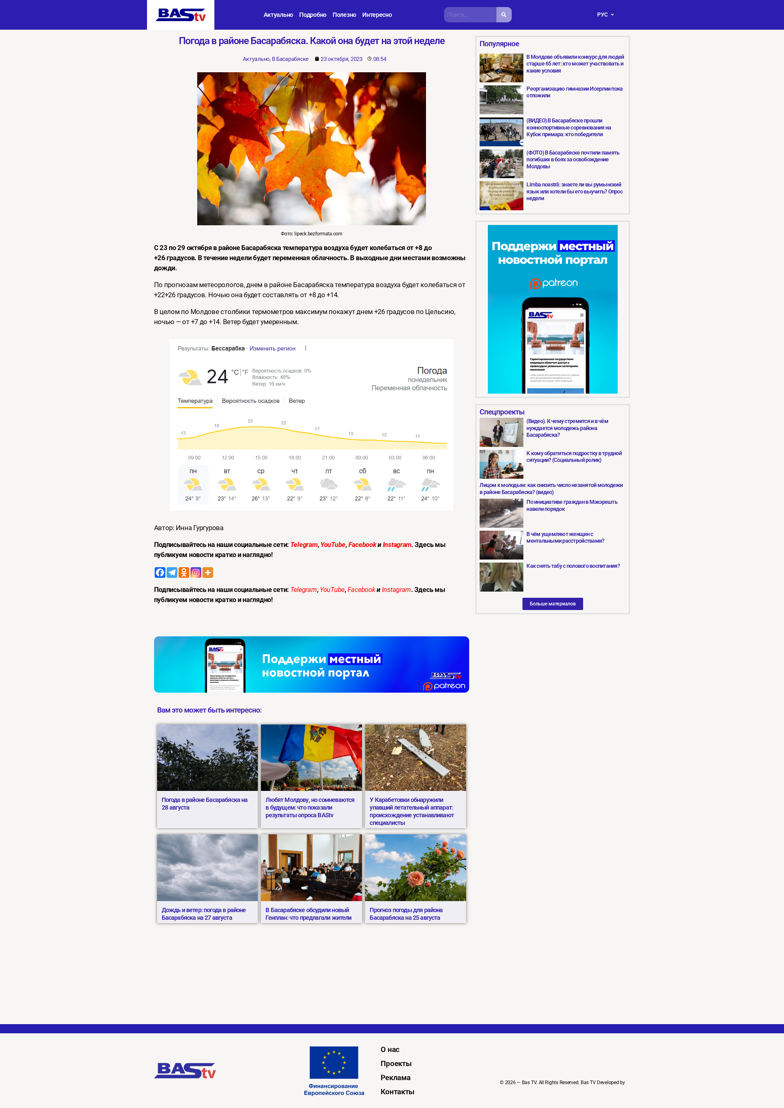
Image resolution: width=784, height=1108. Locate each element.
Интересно (377, 14)
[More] (207, 572)
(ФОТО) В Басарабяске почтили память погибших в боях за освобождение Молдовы (572, 159)
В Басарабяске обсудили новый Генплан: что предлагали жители (308, 913)
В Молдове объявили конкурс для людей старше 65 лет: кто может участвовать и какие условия (575, 64)
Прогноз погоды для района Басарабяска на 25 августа (406, 913)
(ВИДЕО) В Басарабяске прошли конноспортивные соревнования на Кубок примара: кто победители (568, 127)
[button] (605, 15)
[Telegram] (172, 572)
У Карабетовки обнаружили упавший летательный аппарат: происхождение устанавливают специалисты (412, 811)
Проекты (396, 1063)
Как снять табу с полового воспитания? (573, 566)
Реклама (395, 1077)
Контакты (398, 1091)
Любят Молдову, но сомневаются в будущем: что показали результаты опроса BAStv (310, 807)
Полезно (344, 14)
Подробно (312, 14)
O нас (390, 1049)
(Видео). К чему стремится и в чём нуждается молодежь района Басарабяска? (567, 428)
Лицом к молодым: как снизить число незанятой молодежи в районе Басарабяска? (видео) (551, 488)
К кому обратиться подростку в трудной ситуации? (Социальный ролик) (573, 456)
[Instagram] (195, 572)
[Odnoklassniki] (184, 572)
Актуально (278, 14)
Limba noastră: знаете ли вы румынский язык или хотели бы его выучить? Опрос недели (574, 191)
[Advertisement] (392, 978)
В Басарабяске (290, 59)
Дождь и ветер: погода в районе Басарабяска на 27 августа (204, 913)
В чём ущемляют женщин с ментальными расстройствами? (565, 537)
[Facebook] (160, 572)
